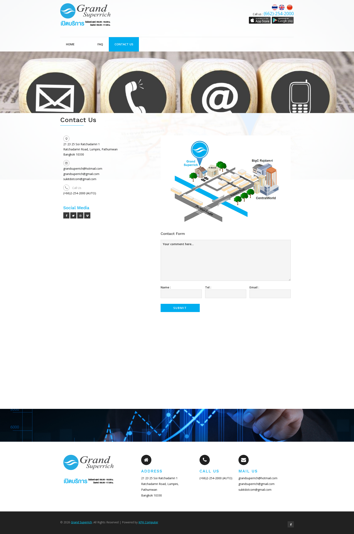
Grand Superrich (81, 522)
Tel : (208, 287)
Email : (254, 287)
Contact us (124, 44)
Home (70, 44)
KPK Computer (148, 522)
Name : (166, 287)
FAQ (100, 44)
